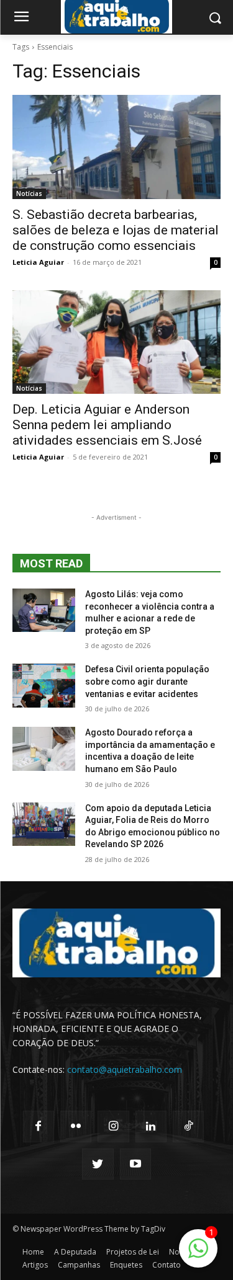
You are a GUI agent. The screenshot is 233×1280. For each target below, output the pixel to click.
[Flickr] (75, 1126)
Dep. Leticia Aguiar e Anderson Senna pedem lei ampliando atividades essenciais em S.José (107, 425)
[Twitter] (97, 1164)
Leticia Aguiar (38, 262)
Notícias (29, 193)
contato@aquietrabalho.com (124, 1069)
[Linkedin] (151, 1126)
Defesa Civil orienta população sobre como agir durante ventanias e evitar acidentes (147, 681)
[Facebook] (38, 1126)
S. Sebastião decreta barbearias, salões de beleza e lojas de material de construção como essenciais (115, 230)
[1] (198, 1255)
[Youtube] (135, 1164)
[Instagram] (113, 1126)
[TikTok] (188, 1126)
